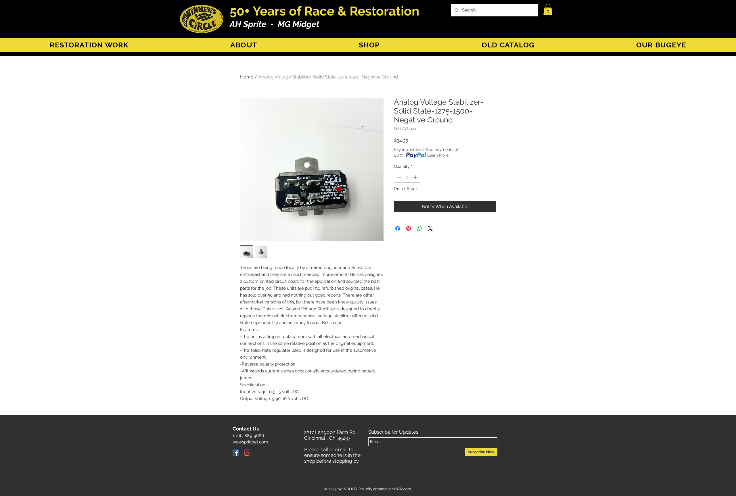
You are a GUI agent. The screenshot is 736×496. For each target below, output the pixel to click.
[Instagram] (247, 452)
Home (246, 77)
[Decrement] (398, 177)
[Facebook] (236, 452)
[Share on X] (430, 228)
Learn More (437, 155)
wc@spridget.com (250, 442)
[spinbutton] (407, 177)
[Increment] (415, 177)
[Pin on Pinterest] (408, 228)
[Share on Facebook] (397, 228)
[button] (548, 9)
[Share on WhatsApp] (419, 228)
